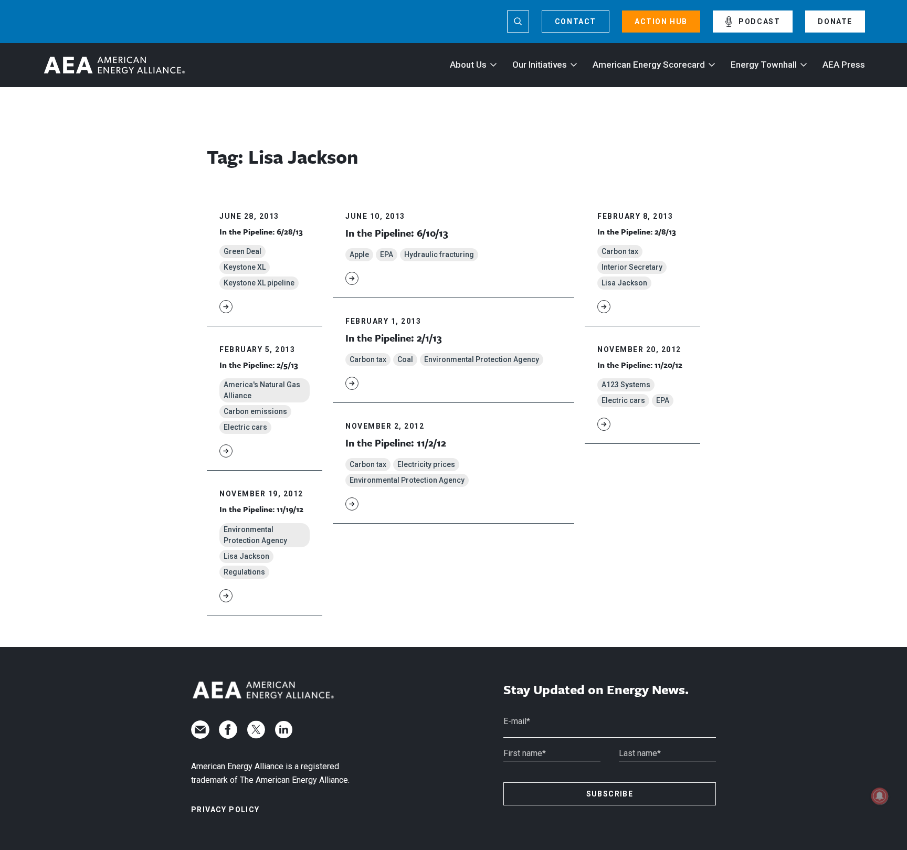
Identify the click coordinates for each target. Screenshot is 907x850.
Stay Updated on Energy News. (596, 689)
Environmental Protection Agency (255, 535)
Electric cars (245, 427)
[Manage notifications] (879, 796)
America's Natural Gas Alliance (262, 390)
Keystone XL (245, 267)
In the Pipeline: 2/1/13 (393, 338)
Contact (575, 21)
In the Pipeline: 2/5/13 (258, 364)
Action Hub (661, 21)
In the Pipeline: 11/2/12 (395, 442)
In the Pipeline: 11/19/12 (261, 509)
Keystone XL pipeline (259, 283)
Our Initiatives (539, 64)
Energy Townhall (764, 64)
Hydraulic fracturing (439, 254)
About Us (468, 64)
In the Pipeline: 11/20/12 (639, 364)
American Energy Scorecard (649, 64)
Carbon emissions (255, 411)
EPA (386, 254)
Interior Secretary (632, 267)
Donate (835, 21)
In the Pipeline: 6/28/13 (261, 231)
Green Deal (242, 251)
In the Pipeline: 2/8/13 (636, 231)
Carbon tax (368, 359)
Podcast (759, 21)
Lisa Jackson (246, 556)
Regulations (244, 572)
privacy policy (225, 809)
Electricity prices (426, 464)
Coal (405, 359)
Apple (359, 254)
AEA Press (843, 64)
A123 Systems (626, 384)
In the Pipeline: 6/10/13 (396, 233)
